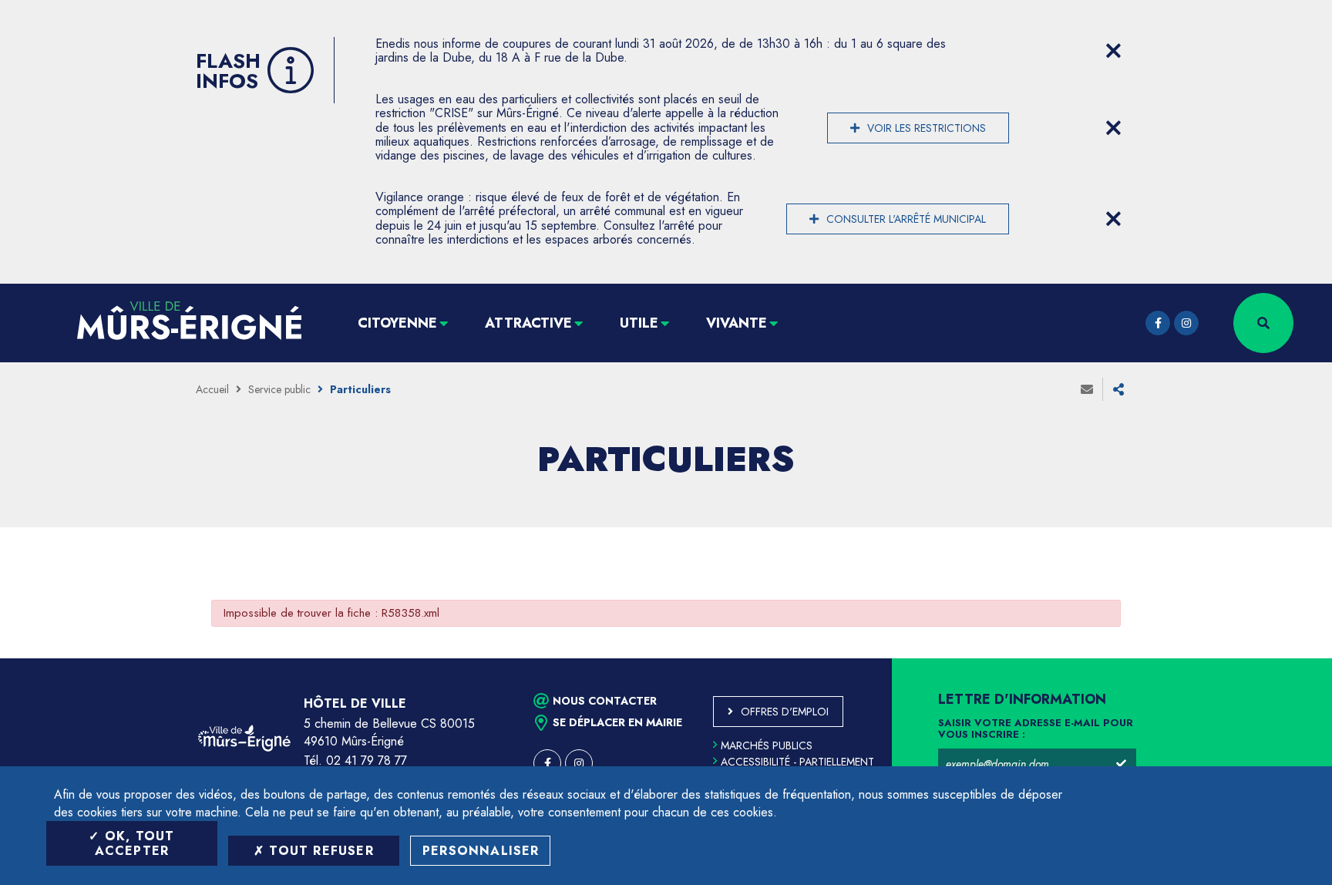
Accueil (212, 389)
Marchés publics (766, 745)
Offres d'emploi (785, 711)
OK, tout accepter (135, 843)
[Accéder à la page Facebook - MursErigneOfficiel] (1157, 323)
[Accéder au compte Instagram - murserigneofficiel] (1186, 323)
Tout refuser (319, 851)
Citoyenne (397, 323)
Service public (279, 389)
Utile (639, 323)
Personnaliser (481, 851)
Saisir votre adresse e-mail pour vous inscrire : (1035, 729)
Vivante (736, 323)
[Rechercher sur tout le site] (1263, 323)
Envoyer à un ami (1086, 389)
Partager (1118, 389)
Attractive (528, 323)
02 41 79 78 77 (366, 760)
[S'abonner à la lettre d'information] (1120, 764)
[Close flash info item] (1113, 50)
